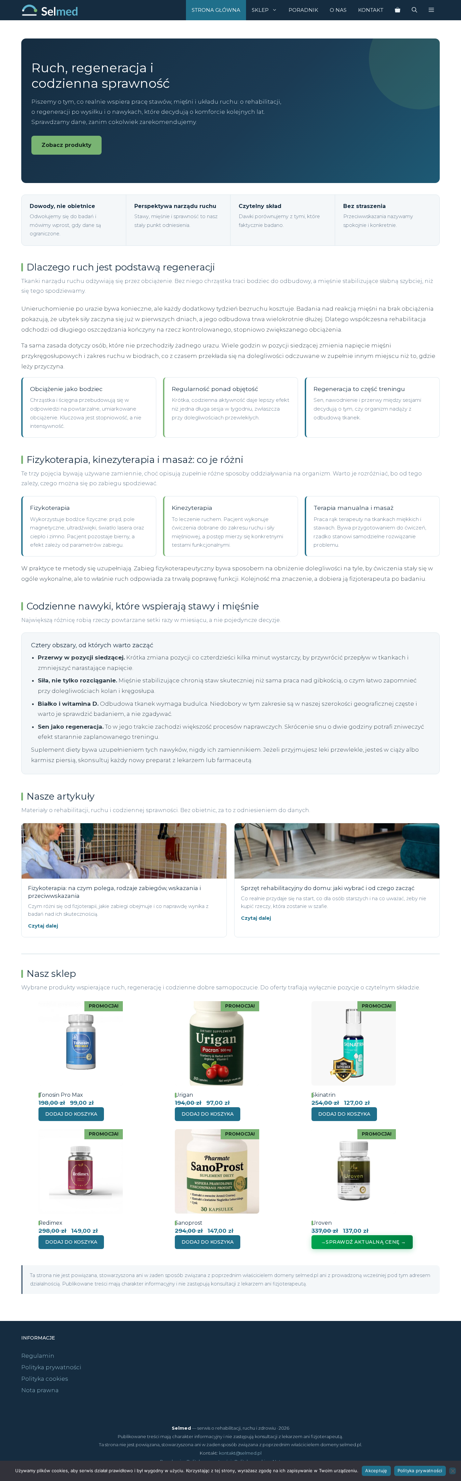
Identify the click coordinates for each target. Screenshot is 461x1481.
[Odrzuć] (452, 1470)
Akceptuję (376, 1470)
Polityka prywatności (51, 1367)
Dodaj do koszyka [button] (71, 1114)
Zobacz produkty (66, 145)
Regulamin (37, 1355)
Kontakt (370, 10)
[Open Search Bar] (414, 10)
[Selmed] (49, 10)
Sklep (260, 10)
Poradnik (303, 10)
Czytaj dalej (43, 926)
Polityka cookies (44, 1378)
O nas (338, 10)
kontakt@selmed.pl (240, 1453)
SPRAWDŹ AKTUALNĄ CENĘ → (366, 1242)
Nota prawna (40, 1390)
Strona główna (216, 10)
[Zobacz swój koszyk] (397, 10)
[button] (431, 10)
